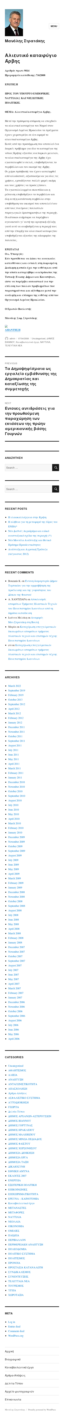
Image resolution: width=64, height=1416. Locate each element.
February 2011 (15, 773)
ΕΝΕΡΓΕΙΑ (14, 1180)
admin (12, 338)
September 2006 (16, 1015)
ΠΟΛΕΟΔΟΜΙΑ (17, 1249)
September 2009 (16, 850)
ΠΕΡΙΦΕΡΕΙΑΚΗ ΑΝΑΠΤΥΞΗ (25, 1244)
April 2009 (14, 873)
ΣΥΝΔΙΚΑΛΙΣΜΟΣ (19, 1272)
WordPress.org (15, 1335)
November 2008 (16, 896)
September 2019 (16, 690)
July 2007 (13, 970)
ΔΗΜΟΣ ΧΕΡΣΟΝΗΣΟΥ (22, 1148)
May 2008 (13, 924)
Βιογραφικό (13, 1359)
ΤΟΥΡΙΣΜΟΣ (16, 1285)
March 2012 (14, 713)
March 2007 (14, 988)
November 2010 (16, 786)
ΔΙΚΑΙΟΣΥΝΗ (16, 1166)
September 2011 (16, 740)
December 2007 (16, 947)
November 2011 (16, 731)
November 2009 (16, 841)
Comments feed (16, 1331)
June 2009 (13, 864)
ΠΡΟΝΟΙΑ (14, 1262)
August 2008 (15, 910)
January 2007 (15, 997)
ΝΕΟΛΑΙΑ (14, 1221)
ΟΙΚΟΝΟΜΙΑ (16, 1226)
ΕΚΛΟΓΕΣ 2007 (17, 1175)
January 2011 (15, 777)
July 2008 (13, 915)
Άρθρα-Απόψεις (17, 1093)
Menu (54, 26)
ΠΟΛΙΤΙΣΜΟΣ (16, 1258)
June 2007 (13, 974)
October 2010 (15, 791)
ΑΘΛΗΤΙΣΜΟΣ (17, 1070)
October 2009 (15, 846)
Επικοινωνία (13, 1399)
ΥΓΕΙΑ (12, 1290)
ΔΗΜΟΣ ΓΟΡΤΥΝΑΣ (20, 1125)
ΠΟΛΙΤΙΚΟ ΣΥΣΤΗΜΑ (21, 1253)
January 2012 (15, 722)
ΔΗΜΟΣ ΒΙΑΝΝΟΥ (19, 1120)
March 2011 (14, 768)
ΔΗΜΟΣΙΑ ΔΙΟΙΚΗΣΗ (21, 1152)
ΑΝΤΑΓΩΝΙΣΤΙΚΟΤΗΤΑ (22, 1084)
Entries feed (14, 1326)
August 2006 (15, 1020)
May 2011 (13, 759)
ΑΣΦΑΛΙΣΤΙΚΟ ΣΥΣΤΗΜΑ (24, 1097)
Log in (11, 1322)
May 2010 (13, 814)
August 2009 (15, 855)
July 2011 (13, 750)
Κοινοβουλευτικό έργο (27, 342)
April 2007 (14, 983)
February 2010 (15, 828)
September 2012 (16, 704)
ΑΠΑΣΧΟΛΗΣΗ (17, 1088)
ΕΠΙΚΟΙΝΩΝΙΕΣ (17, 1189)
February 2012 (15, 718)
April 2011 (14, 763)
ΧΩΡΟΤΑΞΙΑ (16, 1295)
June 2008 (13, 919)
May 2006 (13, 1034)
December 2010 (16, 782)
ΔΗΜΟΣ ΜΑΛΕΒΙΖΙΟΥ (21, 1134)
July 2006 (13, 1025)
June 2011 (13, 754)
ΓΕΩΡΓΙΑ (13, 1107)
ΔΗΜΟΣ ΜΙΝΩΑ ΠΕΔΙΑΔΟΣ (25, 1139)
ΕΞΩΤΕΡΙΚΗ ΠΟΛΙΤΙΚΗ (22, 1185)
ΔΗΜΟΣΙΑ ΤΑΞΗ (18, 1162)
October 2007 (15, 956)
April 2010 (14, 818)
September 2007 (16, 960)
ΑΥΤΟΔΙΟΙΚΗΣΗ (18, 1102)
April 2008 (14, 928)
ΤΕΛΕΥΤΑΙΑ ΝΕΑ (13, 345)
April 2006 (14, 1038)
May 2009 (13, 869)
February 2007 (15, 993)
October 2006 (15, 1011)
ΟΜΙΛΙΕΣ (13, 1230)
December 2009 (16, 837)
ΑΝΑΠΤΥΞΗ (15, 1079)
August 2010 (15, 800)
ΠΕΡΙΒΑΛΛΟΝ (17, 1240)
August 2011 (15, 745)
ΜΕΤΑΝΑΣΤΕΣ (17, 1207)
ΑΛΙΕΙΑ (12, 1075)
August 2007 (15, 965)
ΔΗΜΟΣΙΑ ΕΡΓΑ (18, 1157)
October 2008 (15, 901)
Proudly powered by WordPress (42, 1409)
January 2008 (15, 942)
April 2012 (14, 708)
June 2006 (13, 1029)
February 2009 (15, 883)
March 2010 (14, 823)
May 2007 (13, 979)
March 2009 (14, 878)
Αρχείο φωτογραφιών (19, 1391)
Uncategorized (38, 338)
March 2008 (14, 933)
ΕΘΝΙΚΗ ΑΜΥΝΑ (18, 1171)
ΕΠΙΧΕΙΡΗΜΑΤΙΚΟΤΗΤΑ (23, 1194)
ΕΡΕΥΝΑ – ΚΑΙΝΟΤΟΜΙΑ (23, 1198)
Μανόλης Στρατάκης (25, 40)
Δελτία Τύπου (16, 1111)
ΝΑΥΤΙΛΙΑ (45, 342)
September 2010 (16, 795)
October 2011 (15, 736)
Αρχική (9, 1351)
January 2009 (15, 887)
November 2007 (16, 951)
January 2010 (15, 832)
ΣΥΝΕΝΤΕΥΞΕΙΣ (18, 1276)
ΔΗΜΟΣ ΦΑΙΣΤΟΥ (19, 1143)
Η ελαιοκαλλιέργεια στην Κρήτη (27, 517)
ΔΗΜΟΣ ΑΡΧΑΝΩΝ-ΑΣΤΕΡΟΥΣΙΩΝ (29, 1116)
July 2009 (13, 860)
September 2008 (16, 905)
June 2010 (13, 809)
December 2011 (16, 727)
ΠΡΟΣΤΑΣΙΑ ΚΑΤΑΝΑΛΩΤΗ (25, 1267)
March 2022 (14, 685)
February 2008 (15, 938)
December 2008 (16, 892)
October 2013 (15, 699)
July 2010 (13, 805)
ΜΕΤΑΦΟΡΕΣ (16, 1212)
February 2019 (15, 695)
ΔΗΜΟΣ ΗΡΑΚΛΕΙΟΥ (21, 1130)
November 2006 (16, 1006)
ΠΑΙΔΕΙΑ (13, 1235)
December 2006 (16, 1002)
